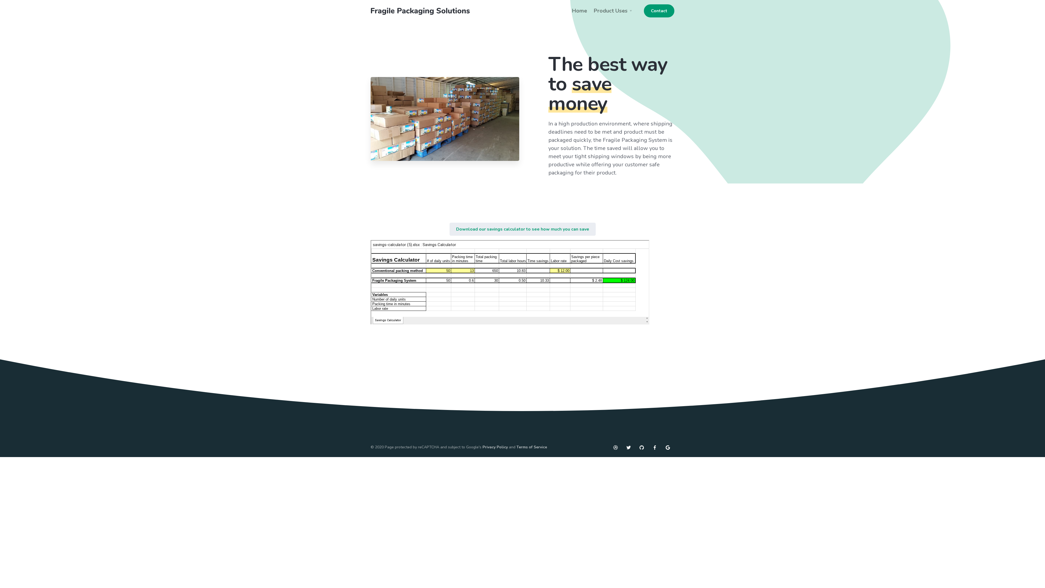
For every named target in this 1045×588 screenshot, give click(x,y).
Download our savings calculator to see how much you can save (522, 229)
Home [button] (579, 10)
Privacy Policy (495, 447)
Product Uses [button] (611, 10)
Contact (659, 11)
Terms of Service (532, 447)
